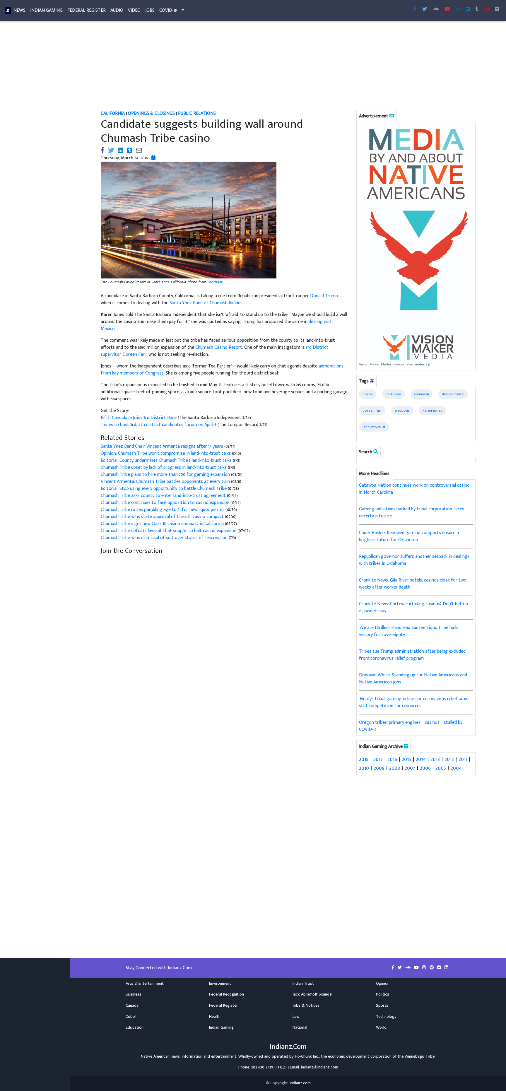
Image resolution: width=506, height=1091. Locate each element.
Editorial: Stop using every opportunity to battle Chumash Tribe (164, 489)
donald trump (453, 394)
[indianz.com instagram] (457, 9)
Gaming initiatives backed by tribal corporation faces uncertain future (411, 512)
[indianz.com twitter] (424, 9)
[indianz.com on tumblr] (477, 9)
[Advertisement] (276, 67)
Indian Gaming (46, 10)
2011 (463, 759)
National (300, 1027)
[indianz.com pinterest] (486, 9)
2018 (364, 759)
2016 (392, 759)
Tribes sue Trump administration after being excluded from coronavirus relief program (412, 654)
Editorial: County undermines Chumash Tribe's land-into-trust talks (167, 460)
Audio (116, 10)
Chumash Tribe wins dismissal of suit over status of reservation (165, 538)
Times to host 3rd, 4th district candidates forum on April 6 (159, 425)
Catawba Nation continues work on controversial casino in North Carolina (414, 488)
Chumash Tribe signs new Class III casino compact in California (162, 524)
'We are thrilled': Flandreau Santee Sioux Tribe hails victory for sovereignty (408, 631)
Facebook (215, 282)
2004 (456, 768)
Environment (220, 983)
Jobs (150, 10)
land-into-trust (374, 427)
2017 (378, 759)
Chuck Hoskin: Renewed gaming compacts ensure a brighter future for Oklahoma (409, 536)
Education (134, 1027)
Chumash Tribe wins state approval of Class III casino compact (162, 517)
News (19, 10)
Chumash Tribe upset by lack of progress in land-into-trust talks (164, 467)
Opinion (382, 983)
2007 (410, 768)
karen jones (432, 410)
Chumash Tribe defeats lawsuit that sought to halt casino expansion (168, 531)
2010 (364, 768)
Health (214, 1016)
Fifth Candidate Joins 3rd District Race (139, 418)
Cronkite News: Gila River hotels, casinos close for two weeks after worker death (412, 583)
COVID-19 (168, 10)
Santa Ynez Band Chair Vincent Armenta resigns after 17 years (162, 446)
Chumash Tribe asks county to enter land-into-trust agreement (163, 496)
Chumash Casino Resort (218, 347)
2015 (406, 759)
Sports (382, 1005)
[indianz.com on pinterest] (432, 967)
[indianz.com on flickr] (497, 9)
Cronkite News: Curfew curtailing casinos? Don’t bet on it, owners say (413, 607)
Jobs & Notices (306, 1005)
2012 (449, 759)
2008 (394, 768)
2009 (379, 768)
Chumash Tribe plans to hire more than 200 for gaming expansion (165, 474)
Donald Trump (324, 296)
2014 (421, 759)
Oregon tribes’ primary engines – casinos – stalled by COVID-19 (410, 726)
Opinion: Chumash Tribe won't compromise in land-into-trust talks (166, 453)
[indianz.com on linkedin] (446, 967)
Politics (382, 994)
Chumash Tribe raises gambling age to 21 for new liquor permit (162, 510)
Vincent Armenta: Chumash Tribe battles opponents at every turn (165, 481)
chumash (421, 394)
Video (134, 10)
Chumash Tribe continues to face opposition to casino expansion (165, 503)
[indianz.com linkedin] (467, 9)
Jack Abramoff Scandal (312, 994)
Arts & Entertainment (145, 983)
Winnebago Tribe (420, 1056)
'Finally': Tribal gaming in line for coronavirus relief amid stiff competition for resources (414, 702)
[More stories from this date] (153, 158)
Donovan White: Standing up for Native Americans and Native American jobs (413, 678)
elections (402, 410)
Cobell (131, 1016)
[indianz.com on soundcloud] (408, 967)
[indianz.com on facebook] (393, 967)
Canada (132, 1005)
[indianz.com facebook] (415, 9)
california (393, 394)
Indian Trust (303, 983)
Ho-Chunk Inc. (307, 1056)
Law (296, 1016)
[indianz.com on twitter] (400, 967)
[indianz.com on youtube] (447, 9)
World (381, 1027)
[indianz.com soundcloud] (435, 9)
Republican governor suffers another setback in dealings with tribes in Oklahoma (414, 560)
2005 (440, 768)
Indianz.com (300, 1083)
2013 (435, 759)
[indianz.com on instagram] (424, 967)
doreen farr (372, 410)
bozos (368, 394)
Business (133, 994)
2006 (425, 768)
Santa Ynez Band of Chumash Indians (206, 303)
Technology (386, 1016)
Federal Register (86, 10)
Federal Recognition (226, 994)
